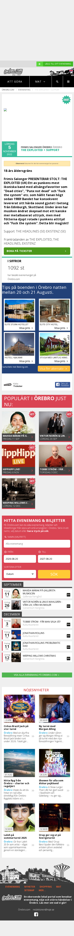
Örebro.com (8, 89)
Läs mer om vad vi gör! (52, 902)
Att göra (14, 81)
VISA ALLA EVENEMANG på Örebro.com (35, 674)
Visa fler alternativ (52, 368)
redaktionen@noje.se (43, 909)
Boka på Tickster (19, 251)
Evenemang (24, 89)
